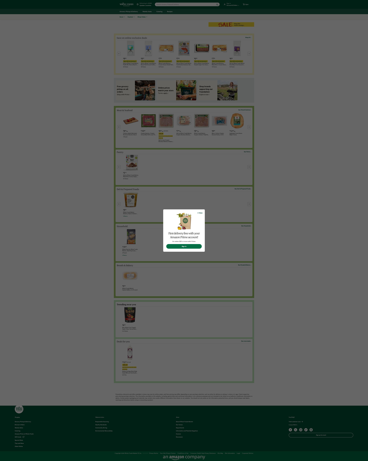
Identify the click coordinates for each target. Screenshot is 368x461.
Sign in (184, 246)
